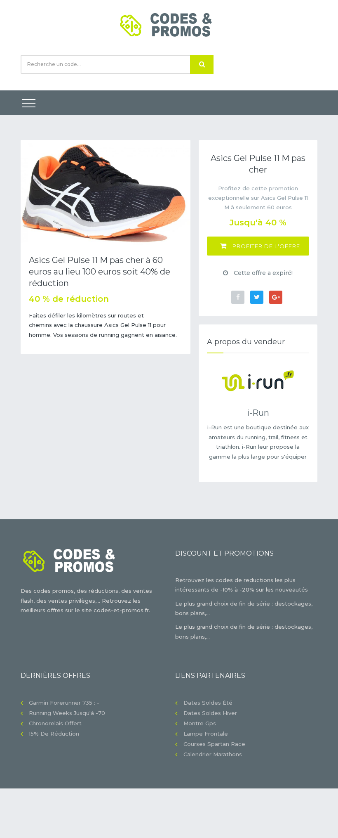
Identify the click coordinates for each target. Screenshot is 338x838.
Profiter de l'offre (265, 246)
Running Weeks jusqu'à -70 (67, 713)
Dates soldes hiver (210, 713)
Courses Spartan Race (214, 744)
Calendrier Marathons (212, 754)
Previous (33, 193)
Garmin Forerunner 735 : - (64, 702)
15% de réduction (54, 733)
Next (178, 193)
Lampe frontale (205, 733)
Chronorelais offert (55, 723)
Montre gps (199, 723)
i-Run (258, 413)
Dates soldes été (207, 702)
